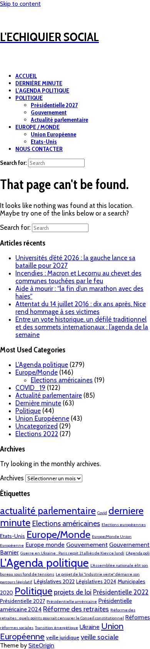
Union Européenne (53, 134)
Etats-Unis (44, 141)
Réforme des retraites (76, 608)
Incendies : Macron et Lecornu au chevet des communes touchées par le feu (78, 277)
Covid (102, 512)
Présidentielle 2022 (120, 592)
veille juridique (62, 637)
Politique (28, 411)
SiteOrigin (41, 645)
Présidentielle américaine (72, 601)
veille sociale (99, 636)
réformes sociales (16, 627)
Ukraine (90, 627)
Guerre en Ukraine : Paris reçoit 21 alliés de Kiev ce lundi (72, 553)
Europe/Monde (36, 372)
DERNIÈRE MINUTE (38, 83)
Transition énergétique (56, 627)
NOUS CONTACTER (39, 149)
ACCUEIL (26, 76)
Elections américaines (62, 380)
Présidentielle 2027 (54, 105)
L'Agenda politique (41, 364)
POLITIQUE (29, 97)
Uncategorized (36, 426)
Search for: (13, 162)
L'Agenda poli (138, 553)
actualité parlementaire (48, 510)
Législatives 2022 (54, 581)
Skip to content (20, 3)
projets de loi (73, 592)
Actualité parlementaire (59, 119)
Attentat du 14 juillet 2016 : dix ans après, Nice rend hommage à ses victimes (80, 307)
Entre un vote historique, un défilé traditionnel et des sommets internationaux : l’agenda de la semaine (81, 327)
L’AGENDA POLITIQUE (42, 90)
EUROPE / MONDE (37, 127)
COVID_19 (30, 388)
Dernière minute (38, 403)
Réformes (137, 617)
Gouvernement (49, 112)
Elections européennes (124, 524)
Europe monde (45, 544)
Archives (12, 478)
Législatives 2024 (96, 581)
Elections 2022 (36, 434)
